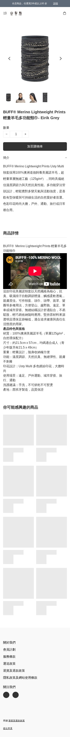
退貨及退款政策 (14, 670)
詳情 (55, 3)
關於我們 (9, 642)
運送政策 (9, 663)
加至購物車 (35, 146)
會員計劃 (9, 649)
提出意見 (7, 728)
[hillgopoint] (16, 13)
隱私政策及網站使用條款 (20, 677)
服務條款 (9, 656)
